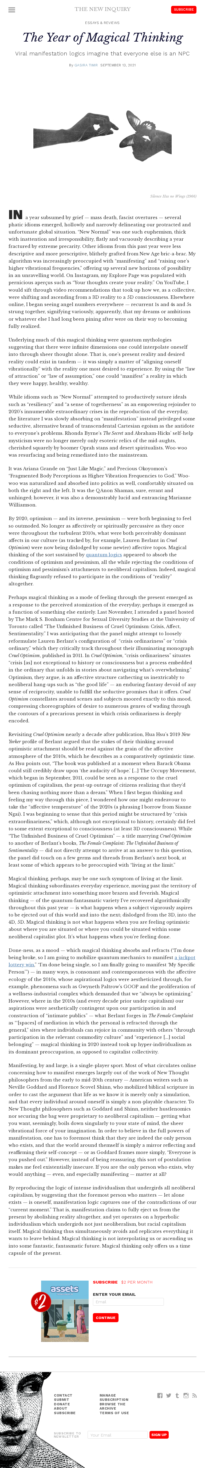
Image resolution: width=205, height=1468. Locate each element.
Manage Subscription (114, 1397)
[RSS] (194, 1395)
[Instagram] (186, 1395)
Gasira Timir (86, 65)
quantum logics (104, 554)
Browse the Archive (113, 1406)
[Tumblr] (177, 1395)
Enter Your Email (114, 1294)
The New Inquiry (103, 9)
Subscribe (184, 9)
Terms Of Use (114, 1413)
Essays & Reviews (102, 23)
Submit (61, 1400)
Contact (63, 1395)
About (61, 1408)
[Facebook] (160, 1395)
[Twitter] (168, 1395)
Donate (62, 1404)
